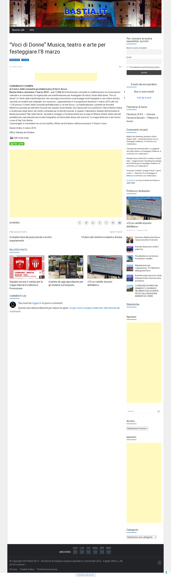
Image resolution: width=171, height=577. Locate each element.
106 (82, 551)
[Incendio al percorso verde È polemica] (130, 249)
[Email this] (119, 222)
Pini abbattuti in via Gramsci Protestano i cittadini (146, 257)
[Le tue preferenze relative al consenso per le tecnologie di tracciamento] (166, 572)
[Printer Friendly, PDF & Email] (16, 144)
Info (32, 30)
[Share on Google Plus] (106, 222)
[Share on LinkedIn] (93, 222)
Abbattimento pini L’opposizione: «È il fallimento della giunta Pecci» (147, 268)
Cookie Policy (27, 569)
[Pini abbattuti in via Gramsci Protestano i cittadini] (130, 258)
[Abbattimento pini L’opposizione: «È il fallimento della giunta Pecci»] (130, 268)
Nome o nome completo (137, 48)
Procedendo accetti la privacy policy (144, 67)
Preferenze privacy (47, 569)
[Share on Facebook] (79, 222)
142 (95, 551)
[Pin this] (113, 222)
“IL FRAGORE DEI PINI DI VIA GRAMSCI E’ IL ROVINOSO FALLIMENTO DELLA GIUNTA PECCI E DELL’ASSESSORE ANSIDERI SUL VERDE (147, 291)
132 (88, 551)
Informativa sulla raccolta (85, 575)
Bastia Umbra (145, 198)
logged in (37, 303)
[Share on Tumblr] (99, 222)
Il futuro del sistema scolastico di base (101, 237)
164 (102, 551)
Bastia (137, 198)
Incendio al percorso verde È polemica (147, 248)
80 (75, 551)
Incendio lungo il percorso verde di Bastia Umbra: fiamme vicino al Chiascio (148, 278)
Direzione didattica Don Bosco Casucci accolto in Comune (147, 238)
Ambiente (130, 198)
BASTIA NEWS (14, 60)
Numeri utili (18, 30)
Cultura (25, 60)
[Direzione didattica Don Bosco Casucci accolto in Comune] (130, 240)
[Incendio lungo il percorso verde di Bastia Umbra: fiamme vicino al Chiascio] (130, 278)
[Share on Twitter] (86, 222)
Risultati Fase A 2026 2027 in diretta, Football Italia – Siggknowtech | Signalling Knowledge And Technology (144, 160)
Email (129, 57)
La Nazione (155, 198)
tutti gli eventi (144, 97)
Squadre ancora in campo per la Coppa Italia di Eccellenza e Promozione (26, 285)
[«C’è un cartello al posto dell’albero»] (144, 208)
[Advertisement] (66, 77)
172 (109, 551)
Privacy (13, 569)
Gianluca (132, 230)
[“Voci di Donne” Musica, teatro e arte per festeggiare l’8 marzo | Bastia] (85, 13)
